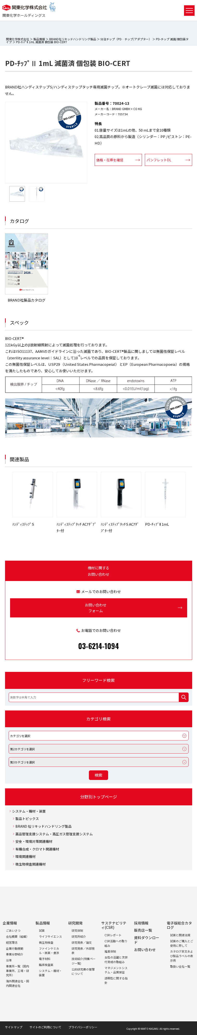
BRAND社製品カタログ (26, 299)
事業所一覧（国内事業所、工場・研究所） (17, 970)
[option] (46, 142)
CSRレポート (113, 935)
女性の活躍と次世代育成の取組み (116, 959)
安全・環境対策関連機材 (33, 841)
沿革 (9, 960)
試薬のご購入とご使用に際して (181, 943)
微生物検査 (46, 942)
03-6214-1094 (98, 645)
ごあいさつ (13, 930)
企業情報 (10, 922)
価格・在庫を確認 (109, 159)
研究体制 (77, 930)
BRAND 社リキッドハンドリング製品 (43, 826)
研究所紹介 (79, 936)
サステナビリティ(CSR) (113, 925)
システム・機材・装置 (29, 811)
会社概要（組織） (17, 936)
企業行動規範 (14, 948)
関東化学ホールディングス (23, 15)
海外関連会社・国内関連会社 (17, 983)
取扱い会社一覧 (180, 966)
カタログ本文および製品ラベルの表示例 (181, 955)
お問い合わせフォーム (95, 607)
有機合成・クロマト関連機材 (37, 849)
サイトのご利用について (45, 1027)
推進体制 (110, 951)
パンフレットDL (159, 159)
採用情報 (141, 922)
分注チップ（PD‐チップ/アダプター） (126, 39)
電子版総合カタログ (179, 925)
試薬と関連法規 (180, 935)
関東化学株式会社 (17, 39)
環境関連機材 (25, 856)
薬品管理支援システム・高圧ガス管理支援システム (54, 834)
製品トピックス (27, 818)
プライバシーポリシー (82, 1027)
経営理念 (12, 942)
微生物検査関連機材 (30, 864)
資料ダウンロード (146, 940)
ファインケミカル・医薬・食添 (49, 950)
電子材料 (44, 959)
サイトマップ (13, 1027)
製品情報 (39, 39)
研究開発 (75, 922)
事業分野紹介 (14, 954)
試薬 (42, 930)
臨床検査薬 (46, 965)
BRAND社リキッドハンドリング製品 (72, 39)
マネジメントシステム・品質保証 (116, 970)
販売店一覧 (143, 930)
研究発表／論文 (82, 942)
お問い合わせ (145, 949)
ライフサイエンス (50, 936)
